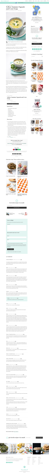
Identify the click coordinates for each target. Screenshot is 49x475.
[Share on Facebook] (15, 149)
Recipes (9, 5)
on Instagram (24, 143)
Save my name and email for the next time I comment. (16, 245)
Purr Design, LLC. (28, 471)
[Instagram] (9, 462)
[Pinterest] (8, 462)
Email (8, 239)
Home (7, 5)
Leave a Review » (16, 431)
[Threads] (10, 462)
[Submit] (42, 56)
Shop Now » (37, 22)
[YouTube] (12, 462)
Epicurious (10, 136)
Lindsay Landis (20, 10)
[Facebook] (6, 462)
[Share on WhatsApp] (18, 149)
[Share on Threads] (17, 149)
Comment (8, 224)
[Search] (48, 1)
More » (34, 96)
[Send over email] (20, 149)
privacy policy (9, 246)
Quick (11, 5)
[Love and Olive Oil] (5, 1)
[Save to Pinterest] (13, 149)
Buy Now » (36, 113)
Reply (15, 267)
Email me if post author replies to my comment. (14, 251)
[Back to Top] (25, 467)
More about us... (37, 32)
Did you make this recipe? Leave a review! (13, 232)
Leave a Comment (9, 143)
